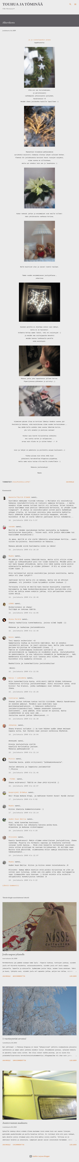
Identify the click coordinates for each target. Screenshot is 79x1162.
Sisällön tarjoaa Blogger (41, 1156)
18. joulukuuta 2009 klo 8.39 (23, 831)
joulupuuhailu (18, 482)
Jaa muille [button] (70, 482)
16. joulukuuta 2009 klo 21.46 (23, 773)
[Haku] (70, 3)
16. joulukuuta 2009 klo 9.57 (23, 520)
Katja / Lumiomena (17, 678)
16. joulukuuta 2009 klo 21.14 (23, 752)
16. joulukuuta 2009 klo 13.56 (23, 672)
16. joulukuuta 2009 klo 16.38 (23, 719)
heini (11, 637)
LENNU (11, 604)
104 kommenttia (19, 1060)
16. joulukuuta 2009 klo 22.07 (23, 786)
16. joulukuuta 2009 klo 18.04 (23, 735)
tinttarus (13, 698)
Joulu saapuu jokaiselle (13, 954)
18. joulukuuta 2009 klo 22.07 (23, 855)
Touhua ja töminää (22, 4)
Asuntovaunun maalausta (14, 1122)
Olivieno (13, 837)
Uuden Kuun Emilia (17, 819)
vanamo (12, 527)
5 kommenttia (18, 1144)
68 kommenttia (19, 976)
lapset (27, 482)
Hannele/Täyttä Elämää (19, 497)
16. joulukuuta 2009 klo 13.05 (23, 613)
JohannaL (13, 725)
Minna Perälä (15, 619)
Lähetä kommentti (10, 886)
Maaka (11, 556)
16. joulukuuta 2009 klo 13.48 (23, 631)
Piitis (12, 759)
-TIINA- (12, 779)
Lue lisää (73, 976)
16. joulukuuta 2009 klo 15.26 (23, 692)
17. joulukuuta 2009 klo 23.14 (23, 813)
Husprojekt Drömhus (18, 792)
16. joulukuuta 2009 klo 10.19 (23, 550)
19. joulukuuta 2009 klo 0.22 (23, 880)
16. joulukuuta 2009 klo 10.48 (23, 597)
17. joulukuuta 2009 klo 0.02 (23, 799)
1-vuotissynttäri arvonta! (14, 1038)
